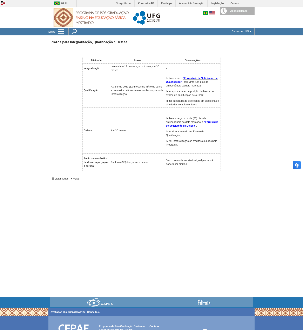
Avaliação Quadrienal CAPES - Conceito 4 (75, 312)
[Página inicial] (90, 17)
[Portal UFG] (146, 17)
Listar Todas (61, 178)
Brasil (65, 3)
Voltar (76, 178)
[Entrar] (3, 3)
